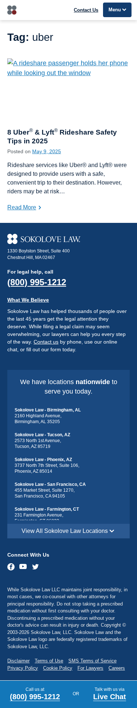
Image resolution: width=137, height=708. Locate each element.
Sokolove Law (11, 10)
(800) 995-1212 (36, 282)
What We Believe (28, 300)
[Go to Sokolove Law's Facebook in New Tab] (11, 566)
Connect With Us (28, 555)
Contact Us (86, 10)
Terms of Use (49, 660)
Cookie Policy (57, 668)
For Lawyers (90, 668)
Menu (115, 9)
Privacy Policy (22, 668)
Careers (117, 668)
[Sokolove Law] (68, 239)
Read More (21, 207)
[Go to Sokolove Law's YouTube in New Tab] (23, 567)
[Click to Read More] (68, 89)
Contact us (46, 342)
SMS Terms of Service (92, 660)
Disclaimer (18, 660)
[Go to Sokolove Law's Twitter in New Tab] (35, 567)
